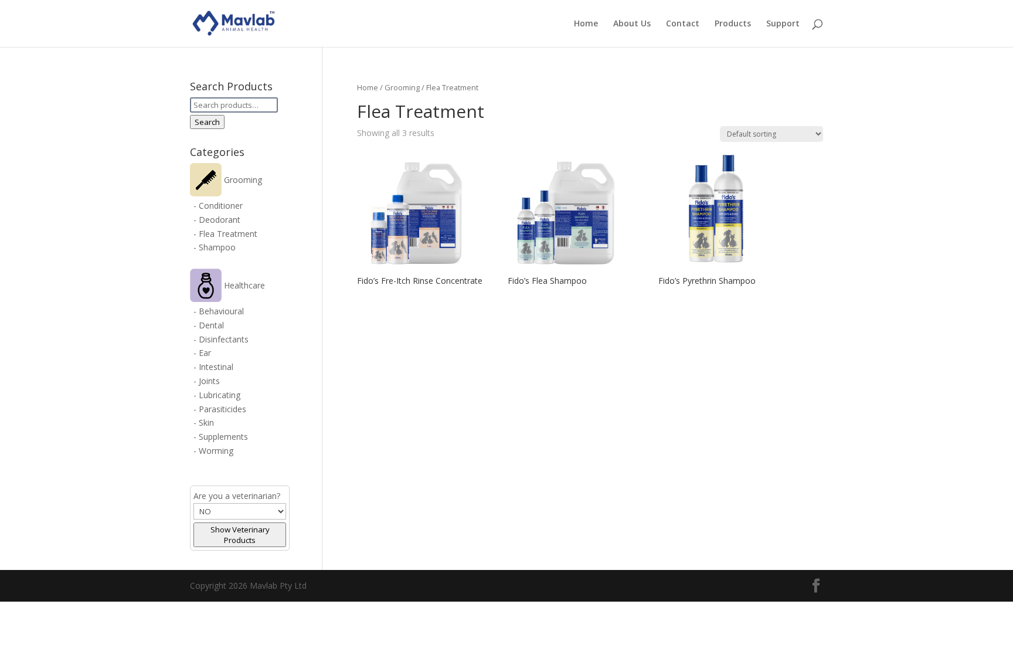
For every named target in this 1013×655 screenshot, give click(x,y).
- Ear (202, 352)
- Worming (213, 450)
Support (783, 24)
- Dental (208, 325)
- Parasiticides (219, 409)
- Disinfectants (221, 339)
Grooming (402, 87)
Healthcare (243, 285)
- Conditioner (218, 205)
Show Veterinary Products (240, 534)
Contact (682, 24)
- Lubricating (216, 395)
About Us (632, 24)
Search (207, 122)
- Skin (203, 422)
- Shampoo (214, 247)
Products (733, 24)
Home (586, 24)
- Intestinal (213, 366)
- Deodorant (216, 219)
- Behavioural (218, 311)
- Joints (206, 380)
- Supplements (220, 436)
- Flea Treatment (225, 233)
